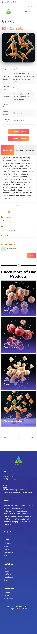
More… (6, 555)
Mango (6, 547)
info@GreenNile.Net (11, 2)
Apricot (6, 549)
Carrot (6, 568)
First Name (6, 217)
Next (31, 255)
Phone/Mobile (7, 245)
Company (5, 235)
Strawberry (7, 544)
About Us (7, 593)
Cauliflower (8, 574)
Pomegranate (8, 552)
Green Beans (8, 577)
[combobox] (3, 249)
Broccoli (6, 571)
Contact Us (8, 596)
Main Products (9, 599)
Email (3, 226)
